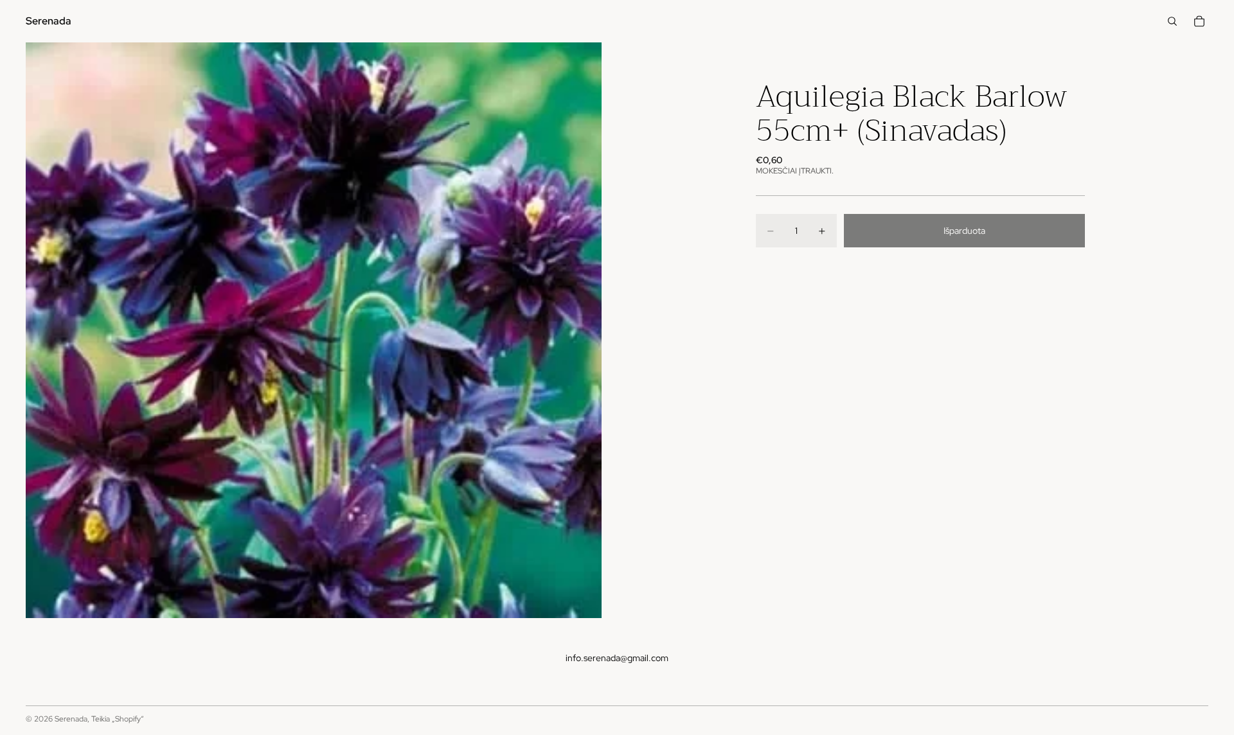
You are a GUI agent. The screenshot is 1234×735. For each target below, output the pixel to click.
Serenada (71, 719)
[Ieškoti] (1172, 21)
